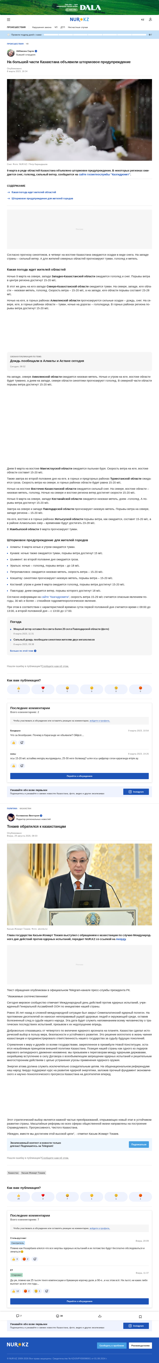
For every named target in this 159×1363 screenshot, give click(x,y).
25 (19, 1199)
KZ (142, 19)
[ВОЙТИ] (150, 19)
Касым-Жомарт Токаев (33, 1173)
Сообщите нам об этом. (55, 666)
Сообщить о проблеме (112, 1345)
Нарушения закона (41, 27)
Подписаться (138, 1144)
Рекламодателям (140, 1345)
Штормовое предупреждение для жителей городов (42, 198)
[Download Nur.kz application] (79, 7)
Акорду (120, 939)
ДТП (63, 27)
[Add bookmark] (140, 1316)
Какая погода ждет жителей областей (34, 192)
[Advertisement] (79, 229)
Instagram (138, 792)
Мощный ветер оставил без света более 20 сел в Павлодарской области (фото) (61, 629)
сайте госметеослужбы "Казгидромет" (104, 174)
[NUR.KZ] (79, 19)
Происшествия (16, 27)
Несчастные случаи (78, 27)
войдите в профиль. (100, 720)
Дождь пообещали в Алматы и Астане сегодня (47, 361)
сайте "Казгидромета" (55, 596)
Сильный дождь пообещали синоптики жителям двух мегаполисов (54, 639)
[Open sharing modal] (99, 1316)
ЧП (56, 27)
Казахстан (25, 808)
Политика (12, 808)
